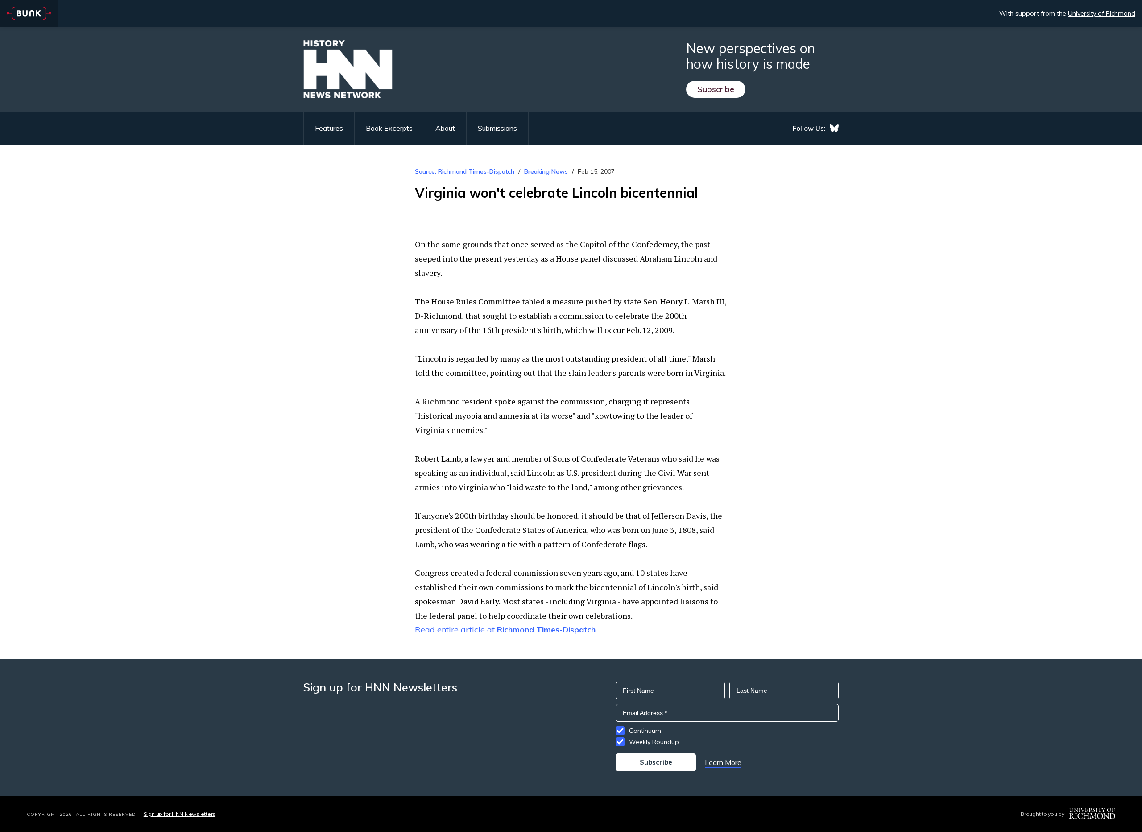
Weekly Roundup (654, 742)
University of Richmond (1101, 13)
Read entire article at (505, 629)
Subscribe (715, 89)
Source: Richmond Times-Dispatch (464, 171)
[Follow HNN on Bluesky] (834, 128)
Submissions (497, 128)
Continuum (645, 731)
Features (329, 128)
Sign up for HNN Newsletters (179, 814)
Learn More (723, 762)
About (445, 128)
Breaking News (546, 171)
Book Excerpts (389, 128)
